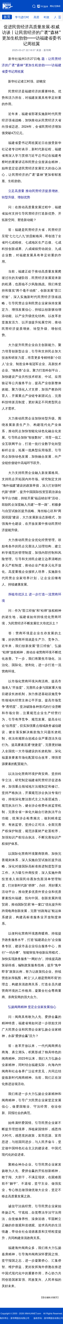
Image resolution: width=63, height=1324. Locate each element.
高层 (36, 17)
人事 (56, 17)
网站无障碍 (55, 6)
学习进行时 (22, 17)
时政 (46, 17)
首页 (7, 17)
